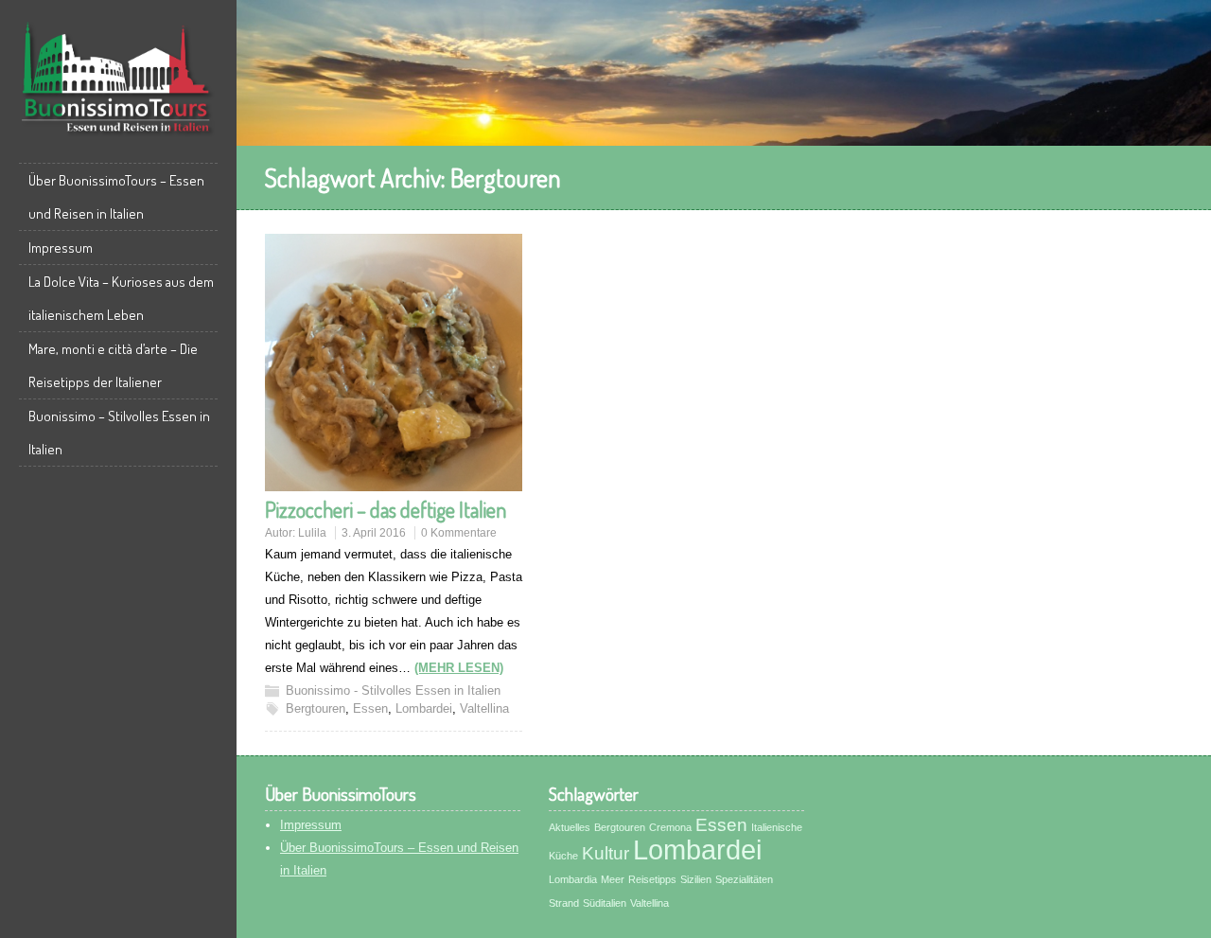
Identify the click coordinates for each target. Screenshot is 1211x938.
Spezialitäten (744, 879)
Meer (612, 879)
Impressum (60, 248)
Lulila (312, 533)
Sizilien (695, 879)
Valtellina (484, 708)
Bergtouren (315, 708)
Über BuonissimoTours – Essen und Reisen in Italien (116, 196)
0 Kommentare (459, 533)
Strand (564, 903)
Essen (370, 708)
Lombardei (423, 708)
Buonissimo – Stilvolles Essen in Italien (119, 432)
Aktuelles (569, 827)
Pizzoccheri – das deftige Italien (385, 509)
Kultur (605, 853)
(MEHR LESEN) (458, 668)
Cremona (670, 827)
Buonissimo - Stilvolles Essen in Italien (393, 690)
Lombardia (573, 879)
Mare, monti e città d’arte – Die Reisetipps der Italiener (113, 365)
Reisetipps (652, 879)
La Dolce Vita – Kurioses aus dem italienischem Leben (121, 298)
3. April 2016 (374, 533)
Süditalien (604, 903)
